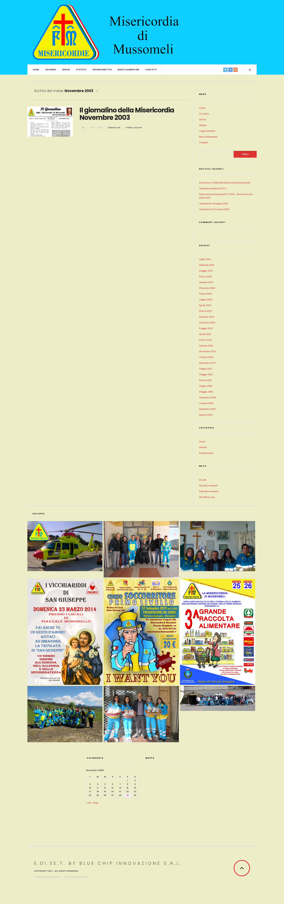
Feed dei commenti (208, 491)
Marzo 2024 (205, 293)
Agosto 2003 (205, 414)
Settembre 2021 (207, 362)
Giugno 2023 (205, 299)
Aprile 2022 (205, 334)
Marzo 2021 (205, 380)
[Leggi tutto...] (83, 127)
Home (36, 69)
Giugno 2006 (205, 385)
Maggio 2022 (206, 328)
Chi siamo (50, 69)
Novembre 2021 (207, 351)
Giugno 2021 (205, 368)
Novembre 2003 (207, 397)
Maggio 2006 (206, 391)
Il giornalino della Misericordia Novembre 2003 (126, 113)
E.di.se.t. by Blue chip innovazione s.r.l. (108, 863)
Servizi (66, 69)
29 (127, 795)
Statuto (81, 69)
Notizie (203, 447)
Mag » (96, 802)
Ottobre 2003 (206, 403)
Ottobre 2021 (206, 357)
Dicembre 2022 (207, 322)
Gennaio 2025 (206, 282)
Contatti (151, 69)
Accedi (202, 479)
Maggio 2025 (206, 270)
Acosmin (85, 876)
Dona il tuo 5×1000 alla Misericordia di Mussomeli (224, 182)
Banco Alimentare (128, 69)
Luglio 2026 (205, 259)
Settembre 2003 (207, 408)
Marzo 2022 (205, 339)
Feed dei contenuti (208, 485)
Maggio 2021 (206, 374)
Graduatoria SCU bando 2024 (214, 209)
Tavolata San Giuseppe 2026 (213, 203)
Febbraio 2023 (206, 316)
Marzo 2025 (205, 276)
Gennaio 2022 (206, 345)
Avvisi (202, 441)
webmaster (114, 128)
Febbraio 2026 (206, 264)
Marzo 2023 (205, 311)
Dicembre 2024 (207, 287)
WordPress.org (207, 497)
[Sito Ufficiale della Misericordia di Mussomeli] (66, 32)
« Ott (88, 802)
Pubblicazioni (134, 128)
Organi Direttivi (102, 69)
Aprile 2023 (205, 305)
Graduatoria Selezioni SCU (212, 188)
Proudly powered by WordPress (47, 876)
